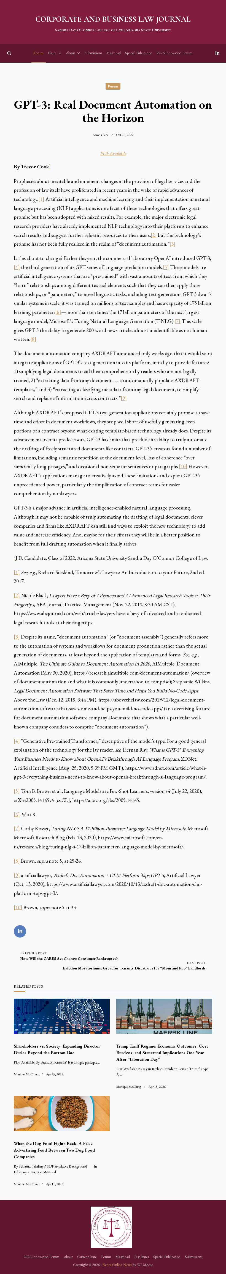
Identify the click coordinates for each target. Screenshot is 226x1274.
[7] (177, 321)
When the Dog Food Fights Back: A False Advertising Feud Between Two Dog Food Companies (54, 1150)
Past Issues (141, 1256)
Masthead (113, 52)
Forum (39, 52)
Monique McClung (26, 1074)
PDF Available (113, 153)
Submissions (93, 52)
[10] (183, 466)
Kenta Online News (117, 1264)
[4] (17, 267)
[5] (166, 267)
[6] (58, 312)
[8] (33, 339)
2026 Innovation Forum (174, 52)
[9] (124, 398)
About (70, 52)
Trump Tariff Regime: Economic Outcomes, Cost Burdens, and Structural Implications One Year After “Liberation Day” (162, 1052)
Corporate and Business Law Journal (113, 19)
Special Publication (138, 52)
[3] (173, 243)
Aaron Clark (100, 135)
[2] (154, 235)
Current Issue (87, 1256)
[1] (41, 199)
